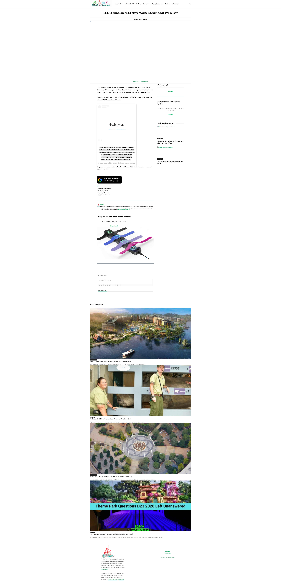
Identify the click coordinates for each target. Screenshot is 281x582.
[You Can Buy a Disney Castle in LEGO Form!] (170, 153)
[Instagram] (169, 91)
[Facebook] (168, 91)
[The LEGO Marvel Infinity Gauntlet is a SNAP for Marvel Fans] (170, 132)
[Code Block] (114, 285)
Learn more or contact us (124, 209)
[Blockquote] (112, 285)
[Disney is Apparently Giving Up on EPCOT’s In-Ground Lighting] (140, 448)
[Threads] (172, 91)
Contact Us (168, 553)
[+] (120, 285)
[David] (98, 207)
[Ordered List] (108, 285)
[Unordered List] (110, 285)
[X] (170, 91)
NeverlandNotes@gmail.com (116, 579)
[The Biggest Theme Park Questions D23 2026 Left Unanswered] (140, 505)
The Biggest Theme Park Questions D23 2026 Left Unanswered (111, 534)
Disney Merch (144, 81)
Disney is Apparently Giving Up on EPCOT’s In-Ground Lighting (111, 476)
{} (117, 285)
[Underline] (104, 285)
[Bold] (99, 285)
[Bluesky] (171, 91)
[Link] (116, 285)
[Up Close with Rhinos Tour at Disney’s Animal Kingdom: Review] (140, 390)
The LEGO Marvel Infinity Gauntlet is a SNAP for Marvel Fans (170, 142)
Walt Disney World (93, 359)
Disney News (92, 417)
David (102, 204)
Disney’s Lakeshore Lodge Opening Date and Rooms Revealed (110, 361)
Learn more (104, 569)
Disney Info (136, 81)
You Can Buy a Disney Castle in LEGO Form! (170, 162)
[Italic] (101, 285)
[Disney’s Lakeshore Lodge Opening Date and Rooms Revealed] (140, 333)
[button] (190, 3)
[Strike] (106, 285)
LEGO (114, 163)
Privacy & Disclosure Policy (168, 557)
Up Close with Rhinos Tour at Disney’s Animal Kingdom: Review (111, 419)
